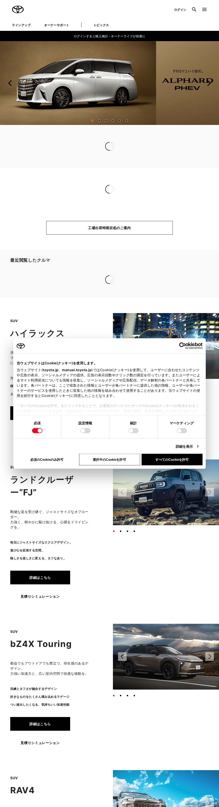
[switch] (85, 430)
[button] (92, 121)
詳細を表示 (184, 446)
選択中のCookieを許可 (109, 459)
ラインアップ (21, 25)
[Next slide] (209, 83)
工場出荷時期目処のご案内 (109, 228)
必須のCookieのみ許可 (47, 459)
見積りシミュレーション (40, 533)
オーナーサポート (56, 25)
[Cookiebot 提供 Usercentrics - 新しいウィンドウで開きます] (184, 345)
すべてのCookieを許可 (172, 459)
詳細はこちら (40, 514)
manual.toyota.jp (77, 370)
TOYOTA (18, 9)
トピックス (101, 25)
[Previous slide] (10, 83)
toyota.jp (51, 370)
